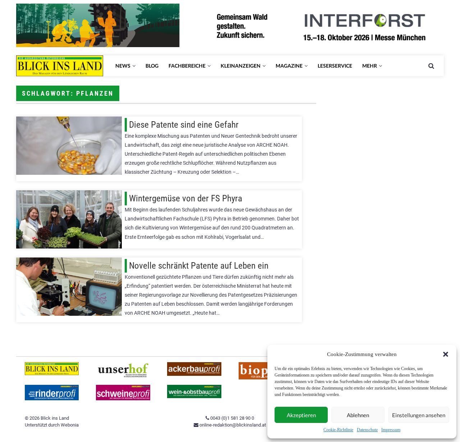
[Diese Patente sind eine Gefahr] (69, 146)
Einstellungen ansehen (418, 415)
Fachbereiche (187, 66)
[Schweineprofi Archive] (123, 398)
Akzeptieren (301, 415)
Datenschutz (367, 429)
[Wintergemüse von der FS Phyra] (69, 219)
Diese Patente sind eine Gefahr (184, 124)
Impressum (390, 429)
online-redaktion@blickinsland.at (232, 425)
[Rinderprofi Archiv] (52, 398)
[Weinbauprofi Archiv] (194, 396)
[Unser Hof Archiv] (123, 376)
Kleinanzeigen (241, 66)
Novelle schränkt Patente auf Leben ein (198, 265)
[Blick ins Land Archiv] (52, 373)
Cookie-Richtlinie (338, 429)
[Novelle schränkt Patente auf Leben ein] (69, 287)
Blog (152, 66)
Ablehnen (358, 415)
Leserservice (335, 66)
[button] (445, 354)
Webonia (70, 425)
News (122, 66)
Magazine (289, 66)
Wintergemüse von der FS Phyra (185, 198)
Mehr (369, 66)
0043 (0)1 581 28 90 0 (231, 418)
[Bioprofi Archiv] (266, 378)
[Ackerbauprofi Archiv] (194, 374)
